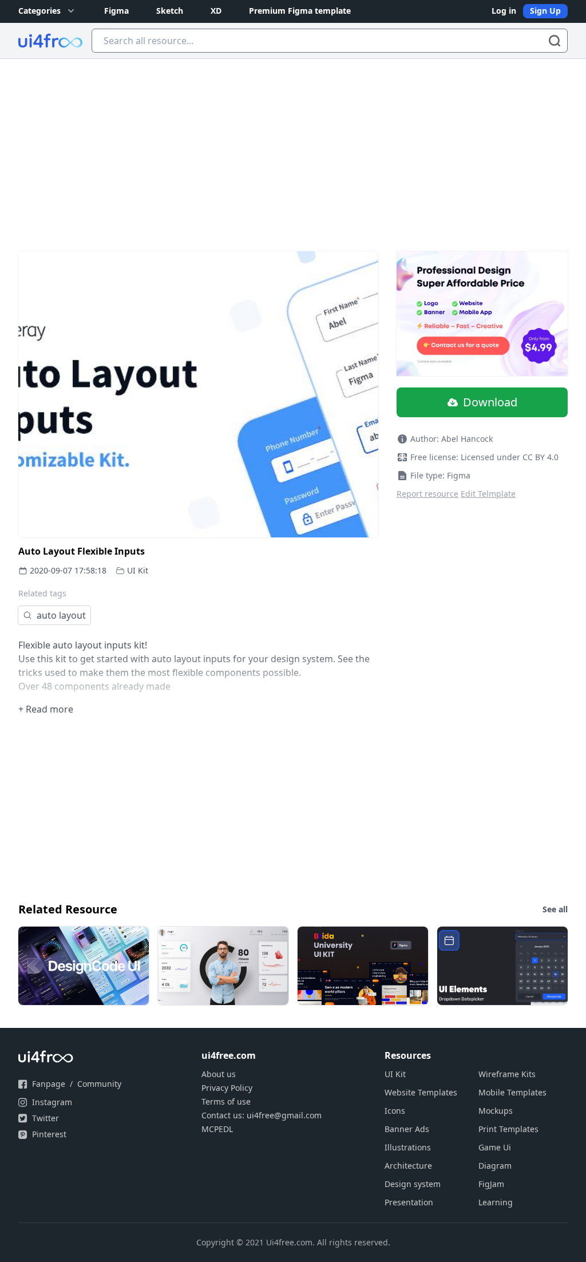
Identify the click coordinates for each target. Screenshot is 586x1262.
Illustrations (408, 1147)
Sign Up (545, 10)
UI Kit (137, 570)
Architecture (408, 1165)
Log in (504, 10)
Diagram (495, 1165)
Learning (495, 1202)
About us (218, 1074)
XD (216, 10)
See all (555, 909)
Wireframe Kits (507, 1074)
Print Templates (508, 1128)
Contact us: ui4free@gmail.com (261, 1115)
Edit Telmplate (488, 493)
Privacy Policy (226, 1087)
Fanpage (48, 1083)
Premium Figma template (300, 10)
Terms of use (226, 1101)
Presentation (409, 1202)
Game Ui (494, 1147)
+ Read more (45, 709)
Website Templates (421, 1092)
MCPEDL (217, 1128)
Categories (39, 10)
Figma (116, 10)
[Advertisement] (293, 145)
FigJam (491, 1183)
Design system (413, 1183)
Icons (395, 1110)
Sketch (169, 10)
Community (99, 1083)
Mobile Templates (512, 1092)
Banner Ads (407, 1128)
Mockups (495, 1110)
